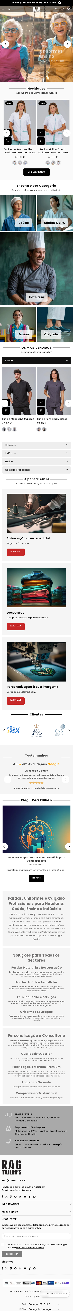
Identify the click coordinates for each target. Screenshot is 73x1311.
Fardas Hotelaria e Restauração (36, 968)
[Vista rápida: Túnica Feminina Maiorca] (41, 410)
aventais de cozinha (55, 972)
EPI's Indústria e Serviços (36, 997)
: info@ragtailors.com (20, 1190)
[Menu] (3, 9)
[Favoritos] (62, 9)
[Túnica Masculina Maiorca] (19, 391)
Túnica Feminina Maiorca (52, 419)
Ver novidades (36, 172)
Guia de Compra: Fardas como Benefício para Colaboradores (36, 859)
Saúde (9, 360)
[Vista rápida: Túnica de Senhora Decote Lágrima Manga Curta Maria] (8, 141)
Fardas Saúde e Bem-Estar (36, 982)
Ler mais (36, 877)
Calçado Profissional (17, 470)
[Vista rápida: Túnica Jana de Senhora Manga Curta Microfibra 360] (41, 141)
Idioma (22, 1309)
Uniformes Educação (36, 1012)
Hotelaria (10, 445)
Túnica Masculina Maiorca (18, 419)
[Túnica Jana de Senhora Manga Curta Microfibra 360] (53, 122)
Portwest (12, 1073)
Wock (45, 1071)
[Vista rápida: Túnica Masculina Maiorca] (6, 410)
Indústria (10, 453)
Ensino (9, 461)
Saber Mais (15, 551)
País (24, 1304)
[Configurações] (56, 9)
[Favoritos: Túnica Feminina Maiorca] (41, 402)
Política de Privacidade (30, 1247)
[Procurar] (9, 9)
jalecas (14, 974)
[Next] (67, 44)
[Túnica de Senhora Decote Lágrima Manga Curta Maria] (20, 122)
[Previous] (5, 44)
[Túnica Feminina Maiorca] (54, 391)
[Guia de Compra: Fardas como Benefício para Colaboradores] (36, 829)
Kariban (60, 1071)
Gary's (52, 1071)
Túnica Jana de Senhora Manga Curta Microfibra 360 (53, 151)
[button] (68, 9)
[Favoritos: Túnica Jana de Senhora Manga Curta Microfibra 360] (41, 133)
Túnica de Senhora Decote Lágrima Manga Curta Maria (19, 151)
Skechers (37, 1071)
